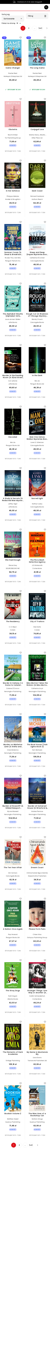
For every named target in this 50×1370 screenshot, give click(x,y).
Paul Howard (12, 934)
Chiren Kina (37, 934)
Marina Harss (34, 135)
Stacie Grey (13, 565)
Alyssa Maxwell (12, 811)
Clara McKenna (12, 750)
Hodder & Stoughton (12, 199)
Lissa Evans (37, 1057)
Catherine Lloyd (37, 688)
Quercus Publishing (12, 1122)
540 (40, 28)
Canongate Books (37, 261)
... (34, 28)
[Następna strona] (46, 28)
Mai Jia (37, 381)
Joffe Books (12, 322)
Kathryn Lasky (37, 504)
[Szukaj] (46, 7)
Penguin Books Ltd (37, 384)
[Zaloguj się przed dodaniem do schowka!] (20, 37)
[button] (13, 19)
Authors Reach (37, 199)
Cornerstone (37, 568)
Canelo (12, 630)
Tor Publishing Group (13, 138)
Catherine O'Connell (37, 258)
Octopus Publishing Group (37, 937)
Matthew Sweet (12, 1119)
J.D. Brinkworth (37, 565)
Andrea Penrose (37, 811)
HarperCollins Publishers (37, 876)
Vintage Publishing (13, 1061)
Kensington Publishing (12, 691)
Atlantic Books (13, 999)
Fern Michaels (37, 750)
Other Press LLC (37, 138)
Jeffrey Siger (12, 504)
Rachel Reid (12, 73)
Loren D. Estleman (37, 442)
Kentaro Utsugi (37, 1119)
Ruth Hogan (12, 996)
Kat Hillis (18, 258)
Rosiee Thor (9, 258)
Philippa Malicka (13, 196)
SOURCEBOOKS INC (13, 568)
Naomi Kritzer (13, 135)
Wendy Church (37, 319)
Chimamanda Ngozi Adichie (37, 873)
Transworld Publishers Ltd (37, 1061)
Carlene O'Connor (12, 688)
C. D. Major (13, 627)
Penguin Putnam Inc (12, 261)
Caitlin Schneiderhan (37, 996)
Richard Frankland (37, 196)
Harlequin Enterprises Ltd (13, 76)
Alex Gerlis (37, 627)
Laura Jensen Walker (12, 319)
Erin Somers (12, 873)
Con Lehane (12, 381)
